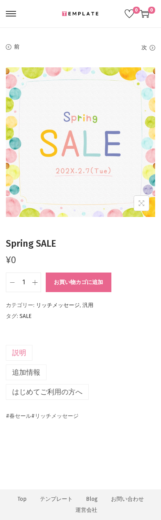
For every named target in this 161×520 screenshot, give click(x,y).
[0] (129, 13)
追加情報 (26, 372)
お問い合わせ (127, 499)
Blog (92, 499)
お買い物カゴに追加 (78, 282)
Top (22, 499)
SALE (26, 316)
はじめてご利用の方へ (47, 392)
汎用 (87, 305)
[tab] (80, 353)
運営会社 (86, 510)
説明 (19, 352)
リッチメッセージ (58, 305)
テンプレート (56, 499)
